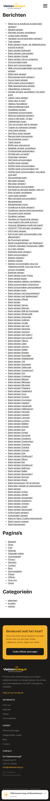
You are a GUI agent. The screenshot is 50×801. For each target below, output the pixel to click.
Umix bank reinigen (17, 130)
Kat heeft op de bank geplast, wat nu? (26, 189)
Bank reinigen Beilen (17, 471)
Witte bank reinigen (17, 74)
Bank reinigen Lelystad (19, 417)
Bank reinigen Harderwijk (20, 406)
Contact (12, 565)
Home (11, 583)
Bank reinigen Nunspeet (19, 364)
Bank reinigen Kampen (18, 414)
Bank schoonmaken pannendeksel (24, 287)
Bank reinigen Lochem (18, 420)
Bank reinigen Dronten (18, 450)
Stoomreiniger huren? (18, 139)
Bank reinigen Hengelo (19, 411)
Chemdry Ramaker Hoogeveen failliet (26, 246)
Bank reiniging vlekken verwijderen (24, 281)
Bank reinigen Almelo (18, 494)
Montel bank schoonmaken (21, 186)
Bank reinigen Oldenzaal (19, 367)
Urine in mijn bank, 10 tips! (20, 118)
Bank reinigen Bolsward (19, 50)
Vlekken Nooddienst (17, 103)
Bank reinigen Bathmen (19, 468)
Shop (10, 544)
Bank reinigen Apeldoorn (20, 500)
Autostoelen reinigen (18, 515)
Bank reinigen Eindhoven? (20, 456)
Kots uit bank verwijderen (20, 192)
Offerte (11, 577)
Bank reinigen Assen (18, 506)
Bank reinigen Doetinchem (20, 441)
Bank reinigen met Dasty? (20, 334)
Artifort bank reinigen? (18, 512)
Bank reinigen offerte (18, 299)
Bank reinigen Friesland (19, 388)
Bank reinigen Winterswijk (20, 314)
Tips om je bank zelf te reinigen (23, 124)
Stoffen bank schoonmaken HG (23, 169)
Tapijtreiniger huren (17, 121)
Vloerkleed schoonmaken (20, 112)
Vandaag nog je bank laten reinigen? (25, 38)
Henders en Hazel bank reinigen (23, 219)
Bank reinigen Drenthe (18, 447)
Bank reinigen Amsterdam (20, 497)
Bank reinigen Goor (17, 394)
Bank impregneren (16, 524)
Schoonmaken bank (17, 62)
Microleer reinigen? (17, 183)
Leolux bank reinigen (18, 35)
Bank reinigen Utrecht (18, 346)
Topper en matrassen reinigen (22, 127)
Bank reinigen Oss (16, 373)
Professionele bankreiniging (21, 151)
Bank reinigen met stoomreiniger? (24, 293)
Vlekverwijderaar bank (18, 106)
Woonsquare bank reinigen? (21, 77)
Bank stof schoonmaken (20, 65)
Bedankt (12, 541)
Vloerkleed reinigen (17, 109)
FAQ (10, 547)
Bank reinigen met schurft (20, 337)
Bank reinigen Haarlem (18, 403)
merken (11, 606)
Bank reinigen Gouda (18, 56)
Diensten (12, 562)
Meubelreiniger (15, 201)
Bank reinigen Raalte (18, 349)
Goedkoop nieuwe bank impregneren (25, 210)
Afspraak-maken (16, 553)
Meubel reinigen (15, 29)
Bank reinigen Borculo (18, 477)
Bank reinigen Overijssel (19, 376)
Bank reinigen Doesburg (19, 438)
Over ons (12, 580)
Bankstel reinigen (16, 272)
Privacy (11, 559)
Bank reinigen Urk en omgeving (23, 59)
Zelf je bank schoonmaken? (21, 83)
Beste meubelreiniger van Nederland (25, 243)
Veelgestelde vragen (12, 735)
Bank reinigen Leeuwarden (20, 53)
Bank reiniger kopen (17, 278)
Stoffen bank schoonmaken (21, 166)
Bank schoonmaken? (18, 255)
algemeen (12, 600)
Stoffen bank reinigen (18, 163)
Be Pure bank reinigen (18, 240)
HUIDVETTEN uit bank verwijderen (25, 228)
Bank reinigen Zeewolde (19, 317)
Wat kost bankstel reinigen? (21, 115)
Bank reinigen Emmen (18, 426)
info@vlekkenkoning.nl (13, 767)
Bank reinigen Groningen (19, 400)
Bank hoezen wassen (18, 521)
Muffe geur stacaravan (19, 145)
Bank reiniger (14, 302)
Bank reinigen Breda (17, 480)
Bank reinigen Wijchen (18, 308)
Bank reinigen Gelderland (20, 391)
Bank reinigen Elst (16, 462)
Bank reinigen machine (19, 332)
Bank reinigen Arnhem (18, 503)
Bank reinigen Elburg (17, 459)
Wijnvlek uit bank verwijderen (22, 32)
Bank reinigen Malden (18, 423)
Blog (10, 568)
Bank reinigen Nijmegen (19, 382)
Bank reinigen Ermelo (18, 432)
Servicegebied (15, 571)
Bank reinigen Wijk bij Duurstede (23, 311)
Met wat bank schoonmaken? (22, 198)
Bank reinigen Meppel (18, 379)
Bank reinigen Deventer (19, 435)
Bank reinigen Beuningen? (20, 474)
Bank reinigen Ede (16, 453)
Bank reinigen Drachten (19, 444)
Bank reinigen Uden (17, 343)
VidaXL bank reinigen (18, 97)
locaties (11, 603)
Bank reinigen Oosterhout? (20, 370)
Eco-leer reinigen (16, 249)
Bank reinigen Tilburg (18, 340)
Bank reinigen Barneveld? (20, 509)
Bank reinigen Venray (18, 305)
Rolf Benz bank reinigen (19, 133)
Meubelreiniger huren (18, 204)
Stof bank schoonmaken (20, 160)
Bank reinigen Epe (16, 429)
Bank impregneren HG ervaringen (24, 483)
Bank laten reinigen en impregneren (24, 486)
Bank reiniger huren (17, 290)
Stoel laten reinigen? (17, 157)
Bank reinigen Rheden (18, 352)
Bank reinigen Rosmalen (19, 355)
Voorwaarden (14, 556)
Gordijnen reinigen (16, 216)
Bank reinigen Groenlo (18, 397)
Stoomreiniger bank (17, 177)
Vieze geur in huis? (17, 100)
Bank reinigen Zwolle (18, 323)
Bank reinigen (14, 489)
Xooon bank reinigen (18, 80)
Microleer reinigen (16, 180)
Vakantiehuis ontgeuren (19, 89)
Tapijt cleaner (14, 142)
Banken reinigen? (16, 257)
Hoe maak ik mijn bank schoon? (23, 222)
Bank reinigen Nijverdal (19, 385)
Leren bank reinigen (17, 195)
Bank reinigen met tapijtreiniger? (23, 296)
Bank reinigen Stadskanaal (20, 358)
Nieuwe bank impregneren (20, 136)
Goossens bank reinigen (19, 213)
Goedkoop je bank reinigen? (21, 207)
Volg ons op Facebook (13, 692)
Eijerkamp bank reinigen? (19, 251)
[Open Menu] (45, 6)
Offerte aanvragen (11, 730)
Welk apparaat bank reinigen (21, 86)
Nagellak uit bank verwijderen (22, 148)
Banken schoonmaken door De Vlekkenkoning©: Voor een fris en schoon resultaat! (24, 266)
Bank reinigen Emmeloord (20, 465)
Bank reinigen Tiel (16, 361)
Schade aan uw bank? (18, 154)
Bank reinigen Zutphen (18, 320)
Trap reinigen (14, 41)
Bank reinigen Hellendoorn (20, 409)
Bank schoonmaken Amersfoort (23, 284)
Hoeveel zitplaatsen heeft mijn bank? (25, 225)
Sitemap (12, 550)
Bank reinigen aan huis (18, 326)
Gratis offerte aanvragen (25, 651)
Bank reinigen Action (18, 491)
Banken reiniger (15, 260)
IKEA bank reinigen (17, 231)
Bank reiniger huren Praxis (20, 275)
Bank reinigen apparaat (19, 328)
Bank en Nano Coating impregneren (25, 518)
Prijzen (11, 574)
